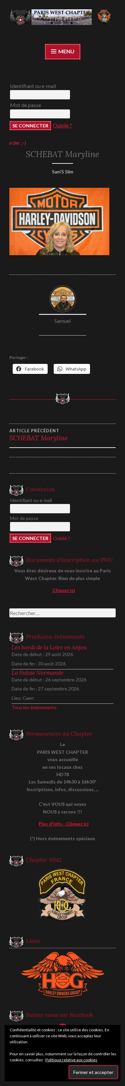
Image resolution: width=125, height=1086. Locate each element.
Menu (65, 51)
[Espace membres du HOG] (62, 974)
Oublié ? (62, 125)
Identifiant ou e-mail (33, 86)
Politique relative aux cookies (71, 1059)
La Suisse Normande (37, 672)
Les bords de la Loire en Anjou (49, 647)
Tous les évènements (34, 707)
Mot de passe (25, 105)
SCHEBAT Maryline (38, 435)
